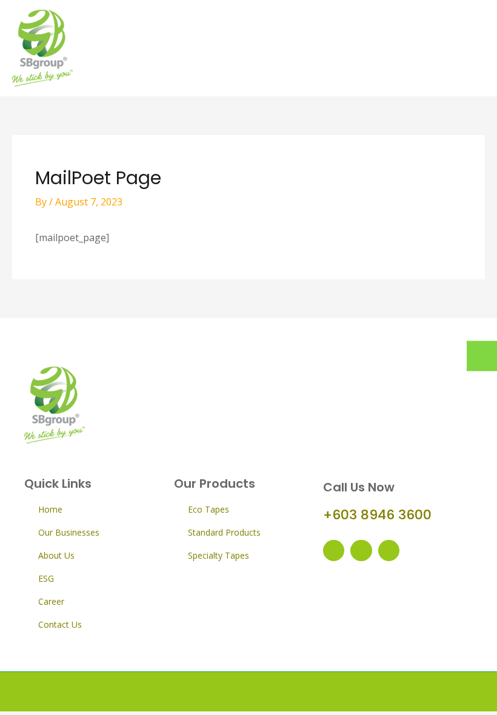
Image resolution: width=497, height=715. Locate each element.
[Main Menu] (470, 48)
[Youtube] (361, 550)
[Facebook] (333, 550)
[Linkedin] (388, 550)
